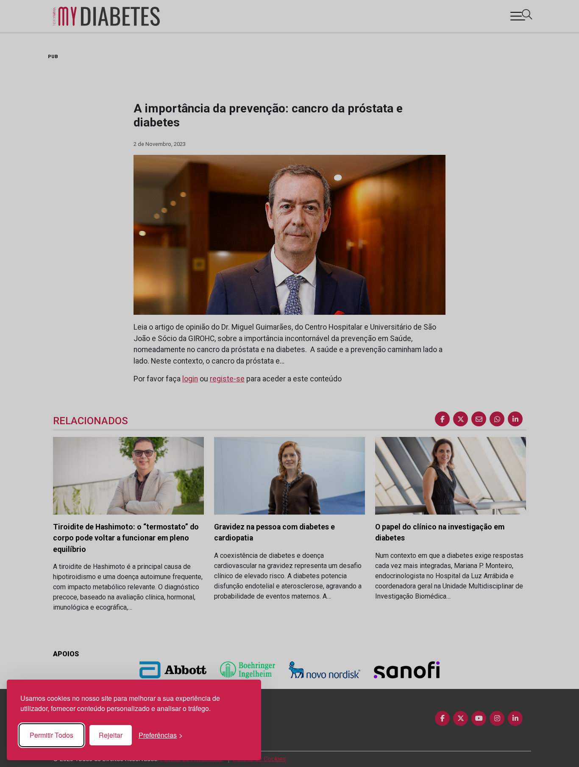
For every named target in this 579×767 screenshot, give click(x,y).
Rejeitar (110, 735)
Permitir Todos (51, 735)
